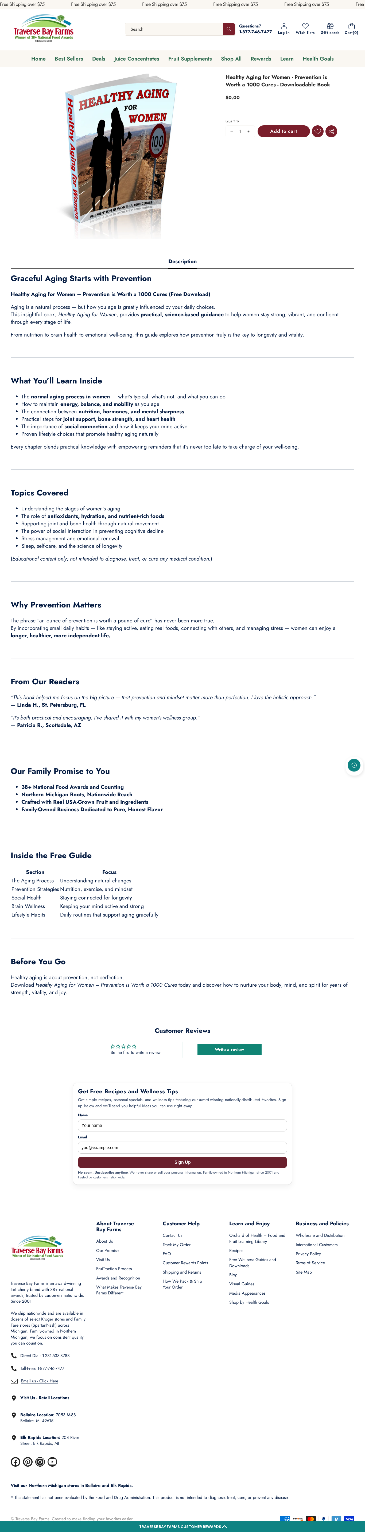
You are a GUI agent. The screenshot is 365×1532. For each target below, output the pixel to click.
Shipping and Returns (182, 1272)
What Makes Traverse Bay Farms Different (119, 1290)
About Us (104, 1241)
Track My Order (177, 1245)
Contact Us (172, 1235)
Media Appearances (247, 1293)
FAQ (167, 1254)
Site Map (304, 1272)
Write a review (229, 1049)
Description (182, 261)
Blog (233, 1275)
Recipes (236, 1250)
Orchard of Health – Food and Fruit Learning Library (257, 1238)
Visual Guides (241, 1284)
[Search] (229, 29)
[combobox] (180, 29)
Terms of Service (310, 1263)
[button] (182, 1526)
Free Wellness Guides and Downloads (252, 1263)
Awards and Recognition (118, 1278)
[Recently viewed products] (354, 765)
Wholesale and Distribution (320, 1235)
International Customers (316, 1245)
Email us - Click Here (39, 1381)
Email (82, 1137)
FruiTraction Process (114, 1269)
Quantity (232, 121)
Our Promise (107, 1250)
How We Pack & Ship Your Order (182, 1284)
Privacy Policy (308, 1254)
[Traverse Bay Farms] (43, 29)
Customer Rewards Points (185, 1263)
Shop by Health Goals (249, 1302)
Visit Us (103, 1260)
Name (83, 1115)
